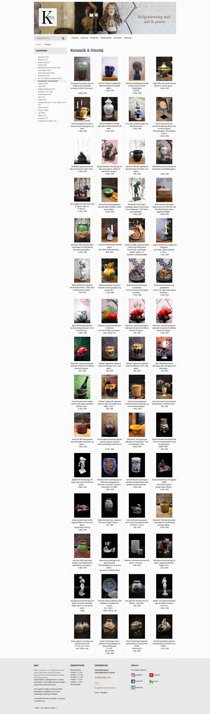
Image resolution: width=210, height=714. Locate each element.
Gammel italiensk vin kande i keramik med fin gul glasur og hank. (82, 126)
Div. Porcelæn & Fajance (47, 78)
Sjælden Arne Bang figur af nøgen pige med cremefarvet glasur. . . (82, 482)
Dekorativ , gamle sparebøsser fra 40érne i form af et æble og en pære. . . (109, 328)
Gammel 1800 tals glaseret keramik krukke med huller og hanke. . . (82, 441)
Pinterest (156, 675)
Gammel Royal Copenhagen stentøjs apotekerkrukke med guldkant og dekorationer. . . (137, 482)
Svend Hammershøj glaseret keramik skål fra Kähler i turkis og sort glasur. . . (109, 207)
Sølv (39, 97)
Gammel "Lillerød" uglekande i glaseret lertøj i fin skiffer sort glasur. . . (137, 169)
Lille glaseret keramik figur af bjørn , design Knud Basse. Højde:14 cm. (164, 562)
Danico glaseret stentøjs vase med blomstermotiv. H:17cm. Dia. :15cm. (82, 643)
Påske (40, 115)
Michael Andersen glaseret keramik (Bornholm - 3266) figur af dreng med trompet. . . (82, 287)
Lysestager (42, 70)
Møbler (41, 60)
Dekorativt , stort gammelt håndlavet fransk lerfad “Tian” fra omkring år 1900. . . (137, 441)
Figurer (41, 84)
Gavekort (41, 118)
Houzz (155, 681)
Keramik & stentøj (46, 81)
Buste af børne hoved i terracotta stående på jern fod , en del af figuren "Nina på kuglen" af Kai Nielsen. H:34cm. (164, 128)
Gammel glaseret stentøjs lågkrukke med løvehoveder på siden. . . (109, 126)
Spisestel (41, 76)
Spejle (40, 65)
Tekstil (40, 100)
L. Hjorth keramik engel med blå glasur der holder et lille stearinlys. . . (110, 247)
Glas (40, 86)
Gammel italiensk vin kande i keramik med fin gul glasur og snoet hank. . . (109, 287)
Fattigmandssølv (44, 89)
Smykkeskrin (43, 94)
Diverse (41, 110)
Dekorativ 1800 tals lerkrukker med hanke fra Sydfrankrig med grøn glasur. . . (164, 522)
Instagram (138, 675)
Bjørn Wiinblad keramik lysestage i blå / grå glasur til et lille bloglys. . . (164, 366)
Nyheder (94, 38)
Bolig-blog (139, 687)
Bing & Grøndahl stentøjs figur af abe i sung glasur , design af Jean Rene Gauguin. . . (109, 169)
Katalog (84, 38)
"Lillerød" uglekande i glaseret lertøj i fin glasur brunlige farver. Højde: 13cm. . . (110, 403)
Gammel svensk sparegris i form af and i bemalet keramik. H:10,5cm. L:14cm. (137, 522)
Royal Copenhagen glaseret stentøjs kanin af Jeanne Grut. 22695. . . (164, 643)
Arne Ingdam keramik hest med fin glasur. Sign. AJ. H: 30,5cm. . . (82, 206)
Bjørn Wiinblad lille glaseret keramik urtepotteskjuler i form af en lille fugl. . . (82, 328)
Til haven (41, 107)
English (127, 38)
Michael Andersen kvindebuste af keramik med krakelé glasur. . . (164, 169)
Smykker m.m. (43, 92)
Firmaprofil (106, 38)
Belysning (42, 62)
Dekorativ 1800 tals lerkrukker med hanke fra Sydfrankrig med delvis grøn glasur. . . (82, 247)
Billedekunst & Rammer (47, 68)
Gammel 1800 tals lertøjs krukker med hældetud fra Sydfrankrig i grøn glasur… (82, 562)
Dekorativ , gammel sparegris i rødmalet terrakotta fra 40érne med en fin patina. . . (137, 328)
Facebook (139, 681)
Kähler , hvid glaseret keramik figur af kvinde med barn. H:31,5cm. (164, 603)
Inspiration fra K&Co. (46, 121)
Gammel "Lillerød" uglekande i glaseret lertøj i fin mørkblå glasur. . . (109, 85)
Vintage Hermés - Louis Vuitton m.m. (52, 102)
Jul (39, 113)
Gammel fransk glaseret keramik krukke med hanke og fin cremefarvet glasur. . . (136, 403)
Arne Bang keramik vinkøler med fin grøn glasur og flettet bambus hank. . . (82, 403)
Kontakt (118, 38)
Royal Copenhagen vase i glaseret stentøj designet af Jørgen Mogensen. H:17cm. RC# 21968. (109, 646)
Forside (74, 38)
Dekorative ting (44, 73)
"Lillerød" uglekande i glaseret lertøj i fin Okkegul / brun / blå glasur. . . (109, 366)
